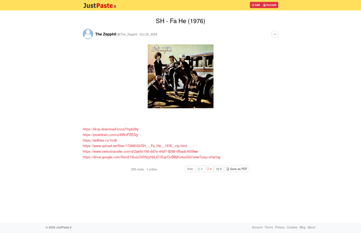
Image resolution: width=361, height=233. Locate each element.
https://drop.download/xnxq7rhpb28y (111, 128)
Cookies (292, 227)
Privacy (280, 227)
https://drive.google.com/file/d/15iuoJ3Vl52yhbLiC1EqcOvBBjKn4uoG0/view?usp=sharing (151, 156)
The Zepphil (105, 34)
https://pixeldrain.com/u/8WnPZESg (110, 134)
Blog (302, 227)
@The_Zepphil (127, 34)
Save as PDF (238, 169)
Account (271, 5)
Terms (269, 227)
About (311, 227)
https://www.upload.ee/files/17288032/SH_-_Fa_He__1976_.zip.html (135, 145)
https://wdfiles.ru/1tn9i (100, 140)
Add (257, 5)
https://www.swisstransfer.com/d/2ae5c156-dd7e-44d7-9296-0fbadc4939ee (140, 151)
